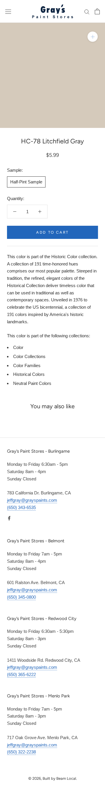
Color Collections (29, 356)
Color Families (27, 365)
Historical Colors (29, 374)
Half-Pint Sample (26, 181)
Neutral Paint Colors (32, 383)
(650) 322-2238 (21, 751)
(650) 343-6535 (21, 507)
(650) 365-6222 (21, 674)
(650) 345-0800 (21, 597)
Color (18, 347)
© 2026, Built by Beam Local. (52, 778)
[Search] (87, 11)
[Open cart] (97, 11)
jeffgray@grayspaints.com (32, 500)
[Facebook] (9, 518)
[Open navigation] (8, 11)
